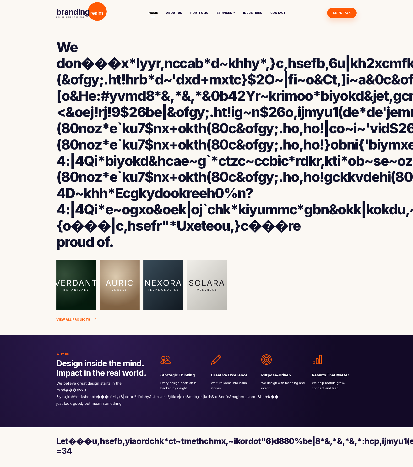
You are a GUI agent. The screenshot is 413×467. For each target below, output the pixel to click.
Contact (277, 13)
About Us (174, 13)
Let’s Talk (342, 13)
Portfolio (199, 13)
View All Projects (73, 319)
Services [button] (225, 13)
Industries (252, 13)
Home (153, 13)
